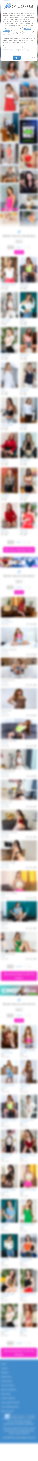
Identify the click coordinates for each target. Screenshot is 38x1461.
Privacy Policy (9, 50)
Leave (33, 57)
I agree (16, 57)
